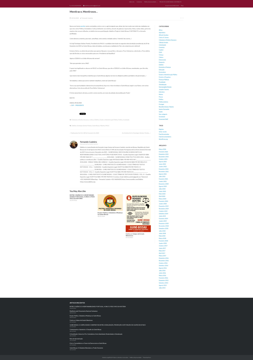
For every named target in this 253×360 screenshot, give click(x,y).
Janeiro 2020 (163, 203)
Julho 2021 (162, 176)
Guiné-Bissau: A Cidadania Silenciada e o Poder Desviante (86, 348)
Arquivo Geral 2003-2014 (172, 5)
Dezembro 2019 (164, 206)
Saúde (160, 112)
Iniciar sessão (163, 132)
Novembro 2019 (164, 208)
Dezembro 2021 (164, 169)
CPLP (160, 52)
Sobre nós (131, 2)
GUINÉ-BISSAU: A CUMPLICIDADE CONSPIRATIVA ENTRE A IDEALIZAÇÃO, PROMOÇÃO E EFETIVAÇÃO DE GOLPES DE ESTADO (108, 325)
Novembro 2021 (164, 171)
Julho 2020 (162, 189)
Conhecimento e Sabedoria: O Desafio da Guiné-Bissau (85, 329)
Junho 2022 (162, 164)
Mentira (102, 125)
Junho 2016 (162, 273)
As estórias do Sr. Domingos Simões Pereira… (136, 133)
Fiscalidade (162, 82)
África (160, 30)
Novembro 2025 (164, 156)
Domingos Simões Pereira (84, 125)
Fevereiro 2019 (163, 218)
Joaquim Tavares (164, 89)
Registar (161, 129)
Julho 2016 (162, 270)
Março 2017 (162, 255)
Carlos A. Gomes (164, 37)
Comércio (162, 47)
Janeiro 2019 (163, 221)
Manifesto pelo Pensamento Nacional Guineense (83, 311)
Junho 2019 (162, 216)
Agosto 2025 (163, 161)
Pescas (161, 97)
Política (120, 120)
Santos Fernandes (164, 109)
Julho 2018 (162, 231)
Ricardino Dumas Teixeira (166, 107)
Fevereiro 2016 (163, 278)
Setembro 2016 (163, 265)
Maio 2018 (162, 236)
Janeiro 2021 (163, 181)
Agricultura (162, 32)
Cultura (92, 120)
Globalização (162, 84)
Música (161, 94)
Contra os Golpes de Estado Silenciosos (81, 320)
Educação (161, 69)
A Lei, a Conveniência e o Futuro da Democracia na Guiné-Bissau (88, 343)
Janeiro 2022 (163, 166)
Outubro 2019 (163, 211)
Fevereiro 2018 (163, 241)
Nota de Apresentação (76, 339)
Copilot (161, 50)
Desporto (162, 62)
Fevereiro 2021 (163, 179)
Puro (149, 357)
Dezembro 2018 (164, 223)
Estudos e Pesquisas (165, 77)
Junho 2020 (162, 191)
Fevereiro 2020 (163, 201)
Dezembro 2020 (164, 184)
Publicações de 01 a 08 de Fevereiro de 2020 (85, 133)
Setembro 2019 (163, 213)
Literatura (162, 92)
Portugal (161, 104)
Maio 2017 (162, 251)
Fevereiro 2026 (163, 152)
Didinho (96, 120)
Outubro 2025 (163, 159)
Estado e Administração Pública (109, 120)
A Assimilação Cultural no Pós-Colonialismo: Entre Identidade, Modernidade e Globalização (96, 334)
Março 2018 (162, 238)
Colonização (162, 45)
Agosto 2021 (163, 174)
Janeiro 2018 (163, 243)
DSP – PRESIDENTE (77, 105)
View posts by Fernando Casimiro (89, 144)
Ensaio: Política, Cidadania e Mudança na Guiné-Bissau (85, 316)
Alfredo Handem (163, 35)
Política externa (163, 102)
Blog (182, 5)
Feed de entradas (164, 134)
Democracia (162, 60)
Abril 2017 (162, 253)
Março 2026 (162, 149)
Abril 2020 (162, 196)
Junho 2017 (162, 248)
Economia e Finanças (165, 67)
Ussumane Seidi (163, 119)
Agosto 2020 (163, 186)
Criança (161, 55)
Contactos (139, 2)
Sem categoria (163, 114)
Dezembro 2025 (164, 154)
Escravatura (162, 72)
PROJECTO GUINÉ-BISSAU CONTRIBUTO (170, 2)
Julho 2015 (162, 288)
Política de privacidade (150, 2)
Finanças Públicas (164, 79)
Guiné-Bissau (96, 125)
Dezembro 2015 (164, 280)
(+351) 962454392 (76, 5)
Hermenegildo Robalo (165, 87)
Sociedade (126, 120)
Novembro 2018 (164, 226)
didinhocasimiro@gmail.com (92, 5)
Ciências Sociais (163, 42)
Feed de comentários (165, 136)
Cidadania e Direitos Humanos (80, 120)
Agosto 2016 (163, 268)
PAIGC (107, 125)
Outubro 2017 (163, 246)
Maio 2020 (162, 194)
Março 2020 (162, 199)
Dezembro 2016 (164, 258)
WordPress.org (163, 139)
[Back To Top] (248, 355)
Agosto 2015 (163, 285)
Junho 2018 (162, 233)
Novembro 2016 (164, 260)
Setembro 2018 (163, 228)
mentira (82, 26)
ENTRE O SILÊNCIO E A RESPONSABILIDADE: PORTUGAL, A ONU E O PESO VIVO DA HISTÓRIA (98, 306)
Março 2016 (162, 275)
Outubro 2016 (163, 263)
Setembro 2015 (163, 283)
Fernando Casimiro (87, 18)
